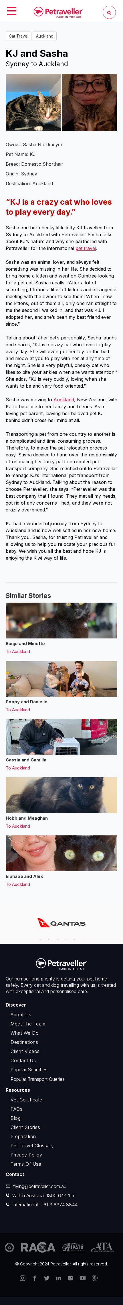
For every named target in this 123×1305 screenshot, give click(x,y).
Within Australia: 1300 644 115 (43, 1195)
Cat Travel (18, 36)
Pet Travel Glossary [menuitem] (32, 1145)
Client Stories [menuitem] (25, 1127)
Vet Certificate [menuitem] (26, 1100)
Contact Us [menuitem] (23, 1060)
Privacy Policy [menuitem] (26, 1155)
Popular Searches (29, 1069)
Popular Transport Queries (38, 1079)
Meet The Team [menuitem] (28, 1024)
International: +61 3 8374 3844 (45, 1205)
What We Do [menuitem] (25, 1033)
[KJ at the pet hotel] (33, 102)
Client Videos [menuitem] (25, 1051)
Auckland (44, 36)
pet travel (86, 248)
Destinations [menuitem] (24, 1042)
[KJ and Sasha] (89, 102)
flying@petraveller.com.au (39, 1186)
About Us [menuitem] (21, 1014)
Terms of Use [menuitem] (26, 1164)
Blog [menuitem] (16, 1118)
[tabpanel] (61, 923)
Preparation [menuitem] (23, 1136)
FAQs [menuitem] (16, 1109)
